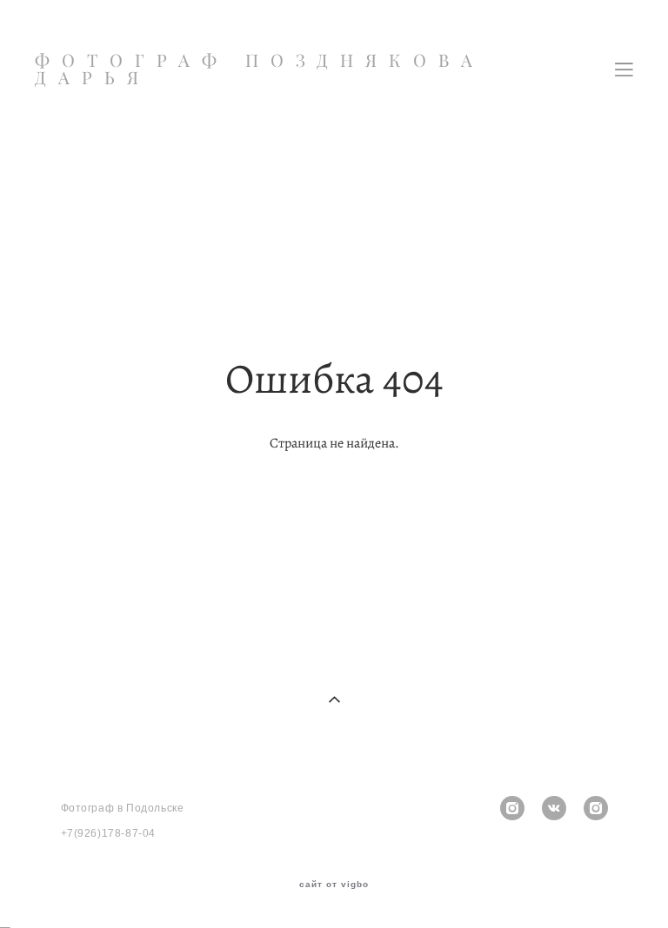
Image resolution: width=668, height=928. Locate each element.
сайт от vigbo (334, 884)
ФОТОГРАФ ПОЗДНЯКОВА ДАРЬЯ (259, 69)
